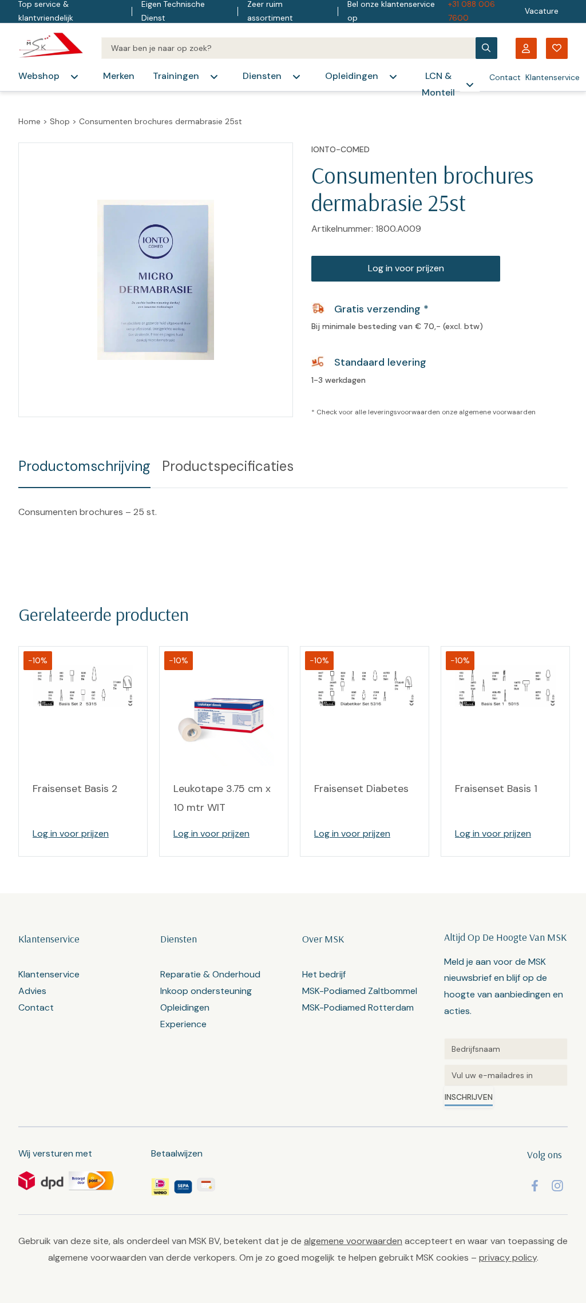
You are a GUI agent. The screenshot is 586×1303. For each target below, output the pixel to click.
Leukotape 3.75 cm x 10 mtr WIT (222, 798)
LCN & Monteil (438, 84)
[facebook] (535, 1185)
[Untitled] (506, 1049)
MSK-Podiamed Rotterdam (358, 1007)
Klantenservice (552, 77)
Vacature (542, 11)
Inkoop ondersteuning (206, 991)
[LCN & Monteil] (470, 85)
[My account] (526, 48)
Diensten (262, 76)
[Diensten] (296, 77)
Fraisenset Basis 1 (496, 788)
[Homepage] (50, 48)
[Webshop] (74, 77)
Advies (32, 991)
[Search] (288, 48)
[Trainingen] (214, 77)
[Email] (506, 1075)
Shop (60, 121)
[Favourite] (556, 48)
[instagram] (557, 1185)
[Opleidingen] (393, 77)
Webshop (39, 76)
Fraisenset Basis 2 (75, 788)
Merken (118, 76)
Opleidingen (351, 76)
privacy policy (508, 1257)
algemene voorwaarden (497, 412)
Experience (183, 1024)
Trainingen (176, 76)
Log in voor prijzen (406, 268)
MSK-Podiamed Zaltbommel (359, 991)
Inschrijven (469, 1097)
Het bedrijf (324, 974)
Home (29, 121)
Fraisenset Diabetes (361, 788)
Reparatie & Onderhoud (210, 974)
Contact (505, 77)
